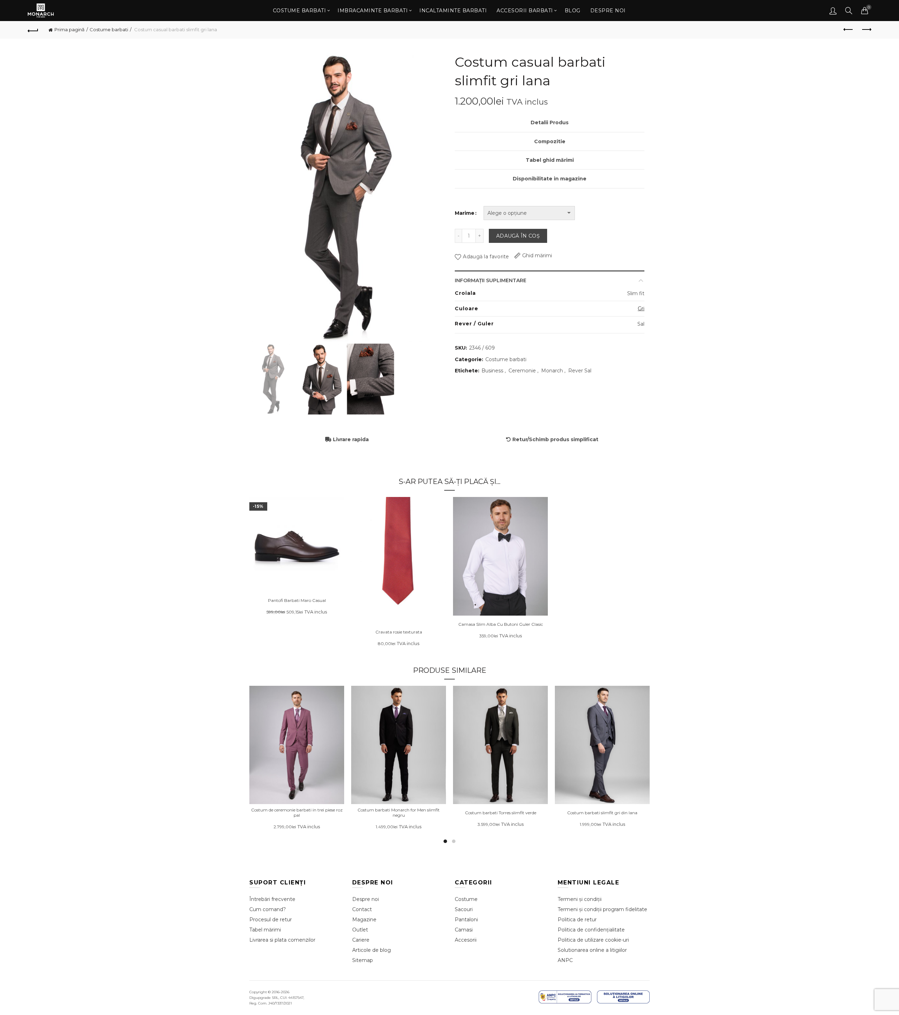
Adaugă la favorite (486, 256)
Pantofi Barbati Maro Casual (297, 600)
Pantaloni (466, 919)
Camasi (464, 930)
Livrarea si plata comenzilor (282, 940)
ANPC (565, 960)
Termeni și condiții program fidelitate (602, 909)
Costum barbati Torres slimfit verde (500, 812)
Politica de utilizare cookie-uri (593, 940)
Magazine (364, 919)
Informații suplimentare (490, 280)
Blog (572, 10)
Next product (866, 30)
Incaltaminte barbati (453, 10)
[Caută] (848, 10)
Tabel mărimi (265, 930)
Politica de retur (577, 919)
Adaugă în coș (518, 236)
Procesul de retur (270, 919)
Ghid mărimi (537, 255)
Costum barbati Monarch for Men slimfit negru (398, 812)
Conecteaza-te (833, 10)
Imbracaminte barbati (372, 10)
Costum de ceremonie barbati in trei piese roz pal (297, 812)
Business (492, 370)
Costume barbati (299, 10)
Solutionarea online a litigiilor (592, 950)
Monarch (552, 370)
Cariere (360, 940)
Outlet (360, 930)
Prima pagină (69, 29)
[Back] (33, 30)
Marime (464, 213)
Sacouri (464, 909)
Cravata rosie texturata (398, 632)
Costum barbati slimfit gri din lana (602, 812)
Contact (362, 909)
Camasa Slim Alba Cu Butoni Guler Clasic (500, 624)
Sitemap (362, 960)
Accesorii (466, 940)
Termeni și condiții (580, 899)
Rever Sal (579, 370)
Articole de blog (371, 950)
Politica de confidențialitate (591, 930)
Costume (466, 899)
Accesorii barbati (525, 10)
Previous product (848, 30)
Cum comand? (267, 909)
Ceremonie (522, 370)
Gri (641, 308)
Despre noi (608, 10)
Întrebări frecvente (272, 899)
